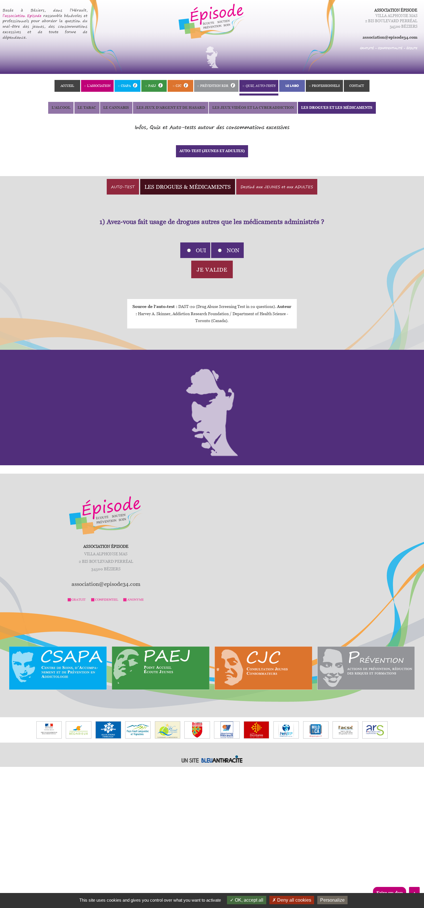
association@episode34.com (390, 37)
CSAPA (126, 86)
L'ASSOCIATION (98, 86)
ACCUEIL (67, 86)
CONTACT (356, 86)
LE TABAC (87, 107)
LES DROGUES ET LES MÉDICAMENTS (336, 107)
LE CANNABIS (116, 107)
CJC (179, 86)
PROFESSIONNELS (326, 86)
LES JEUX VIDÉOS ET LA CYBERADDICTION (253, 107)
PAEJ (152, 86)
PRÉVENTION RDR (214, 86)
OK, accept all (248, 900)
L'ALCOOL (61, 107)
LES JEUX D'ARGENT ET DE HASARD (170, 107)
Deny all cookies (293, 900)
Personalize (332, 900)
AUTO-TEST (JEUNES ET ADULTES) (212, 151)
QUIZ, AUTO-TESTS (260, 86)
